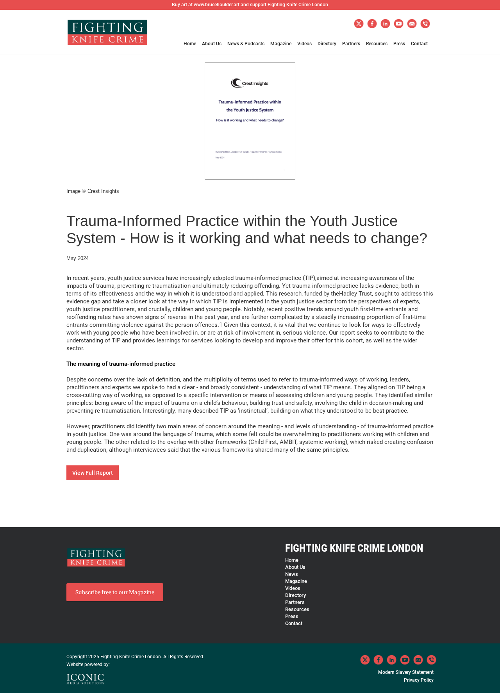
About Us (211, 43)
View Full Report (92, 473)
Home (190, 43)
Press (399, 43)
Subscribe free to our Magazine (114, 592)
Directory (327, 43)
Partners (351, 43)
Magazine (280, 43)
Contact (419, 43)
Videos (304, 43)
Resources (377, 43)
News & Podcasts (245, 43)
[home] (107, 36)
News (291, 574)
